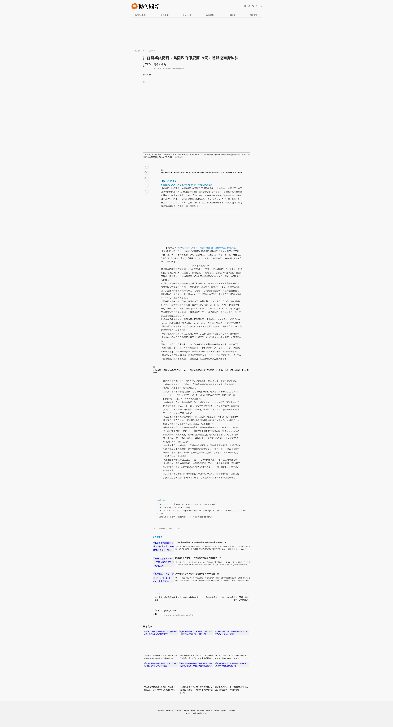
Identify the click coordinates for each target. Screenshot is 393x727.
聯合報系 (209, 710)
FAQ (167, 710)
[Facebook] (145, 172)
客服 (171, 710)
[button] (245, 6)
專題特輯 (210, 15)
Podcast (187, 15)
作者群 (232, 15)
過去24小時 (140, 15)
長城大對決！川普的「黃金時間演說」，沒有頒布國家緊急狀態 (207, 247)
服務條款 (186, 710)
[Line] (145, 178)
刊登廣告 (161, 710)
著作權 (193, 710)
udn (132, 51)
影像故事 (162, 528)
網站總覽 (232, 710)
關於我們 (254, 15)
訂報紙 (216, 710)
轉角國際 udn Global (141, 51)
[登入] (257, 6)
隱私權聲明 (200, 710)
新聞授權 (178, 710)
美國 (170, 528)
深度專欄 (164, 15)
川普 (178, 528)
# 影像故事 (157, 536)
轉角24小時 (160, 64)
